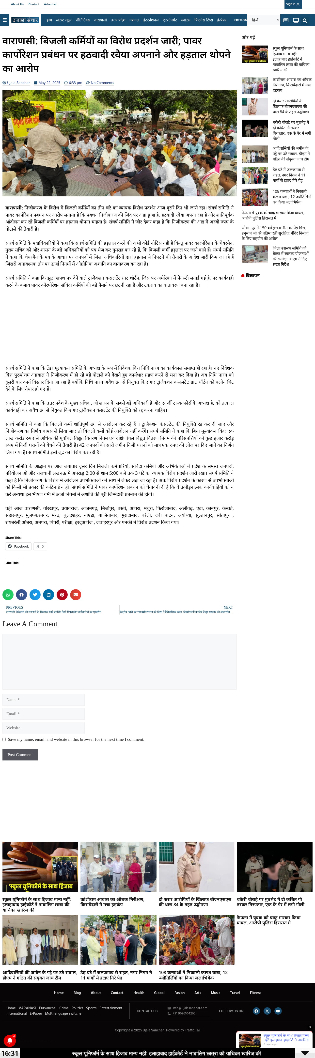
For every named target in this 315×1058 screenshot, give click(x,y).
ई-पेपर (221, 20)
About (96, 993)
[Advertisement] (119, 330)
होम (49, 20)
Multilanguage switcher (64, 1013)
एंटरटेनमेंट (170, 20)
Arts (197, 993)
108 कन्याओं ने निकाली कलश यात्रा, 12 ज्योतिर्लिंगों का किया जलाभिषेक (292, 197)
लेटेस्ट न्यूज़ (64, 20)
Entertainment (111, 1008)
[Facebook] (256, 1011)
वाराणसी (100, 20)
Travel (235, 993)
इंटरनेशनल (151, 20)
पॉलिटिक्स (83, 20)
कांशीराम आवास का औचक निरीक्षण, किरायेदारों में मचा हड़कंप (292, 85)
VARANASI (27, 1008)
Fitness (255, 993)
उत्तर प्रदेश (118, 20)
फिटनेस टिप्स (203, 20)
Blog (77, 993)
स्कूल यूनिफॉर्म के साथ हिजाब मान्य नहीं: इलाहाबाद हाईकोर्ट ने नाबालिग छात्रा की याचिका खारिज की (291, 59)
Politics (77, 1008)
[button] (305, 21)
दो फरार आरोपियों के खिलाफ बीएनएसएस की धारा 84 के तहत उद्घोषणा (291, 106)
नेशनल (134, 20)
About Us (17, 4)
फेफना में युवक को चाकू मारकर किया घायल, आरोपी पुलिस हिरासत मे (273, 215)
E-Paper (36, 1013)
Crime (64, 1008)
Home (59, 993)
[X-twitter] (267, 1011)
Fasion (179, 993)
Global (159, 993)
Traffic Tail (192, 1030)
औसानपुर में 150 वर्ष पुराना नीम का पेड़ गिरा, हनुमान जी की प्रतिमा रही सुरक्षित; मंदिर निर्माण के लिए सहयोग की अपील (275, 233)
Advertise (50, 4)
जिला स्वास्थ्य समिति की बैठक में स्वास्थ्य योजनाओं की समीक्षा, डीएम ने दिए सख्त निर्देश (291, 256)
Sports (91, 1008)
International (16, 1013)
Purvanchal (47, 1008)
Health (138, 993)
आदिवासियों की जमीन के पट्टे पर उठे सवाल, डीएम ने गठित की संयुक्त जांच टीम (291, 153)
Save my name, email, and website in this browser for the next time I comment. (76, 739)
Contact (34, 4)
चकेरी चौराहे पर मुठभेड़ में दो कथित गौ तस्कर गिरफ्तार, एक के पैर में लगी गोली (292, 130)
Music (215, 993)
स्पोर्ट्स (185, 20)
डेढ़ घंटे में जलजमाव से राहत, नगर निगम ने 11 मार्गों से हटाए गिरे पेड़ (289, 175)
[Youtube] (278, 1011)
